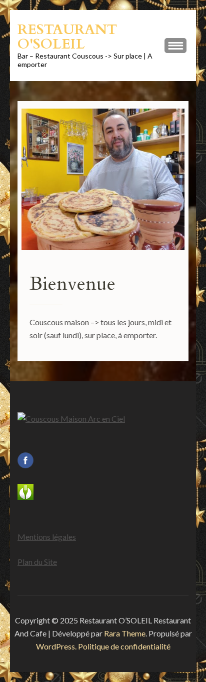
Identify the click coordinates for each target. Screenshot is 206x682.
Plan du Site (37, 561)
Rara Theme (125, 633)
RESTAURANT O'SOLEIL (67, 37)
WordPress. (56, 646)
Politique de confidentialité (124, 646)
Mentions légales (47, 536)
